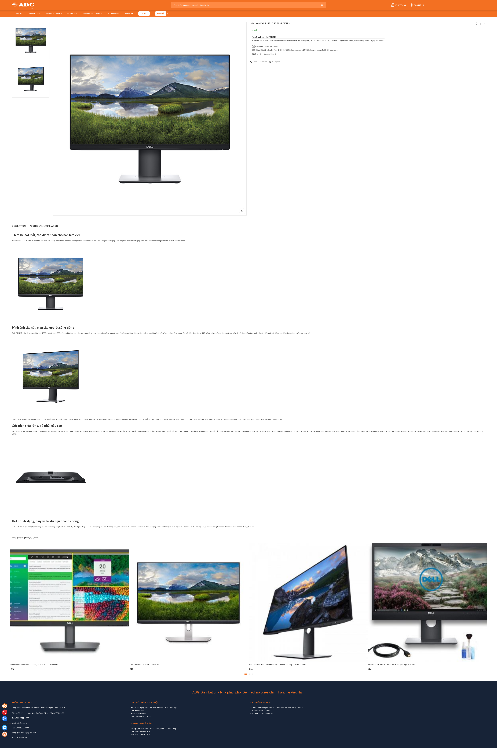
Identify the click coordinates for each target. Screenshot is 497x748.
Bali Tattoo (6, 723)
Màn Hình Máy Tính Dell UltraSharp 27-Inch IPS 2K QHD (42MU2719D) (39, 665)
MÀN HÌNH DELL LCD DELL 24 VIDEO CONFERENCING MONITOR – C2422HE (400, 665)
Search (322, 5)
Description (19, 226)
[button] (244, 674)
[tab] (19, 226)
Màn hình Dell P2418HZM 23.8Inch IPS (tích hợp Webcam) (153, 665)
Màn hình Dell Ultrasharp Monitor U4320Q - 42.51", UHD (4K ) (273, 665)
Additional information (44, 226)
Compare (276, 62)
